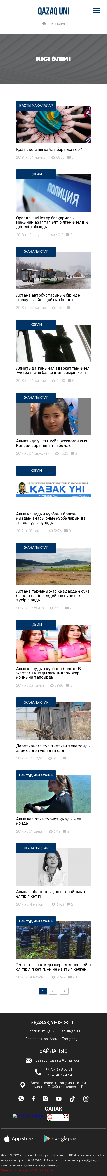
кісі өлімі (58, 24)
